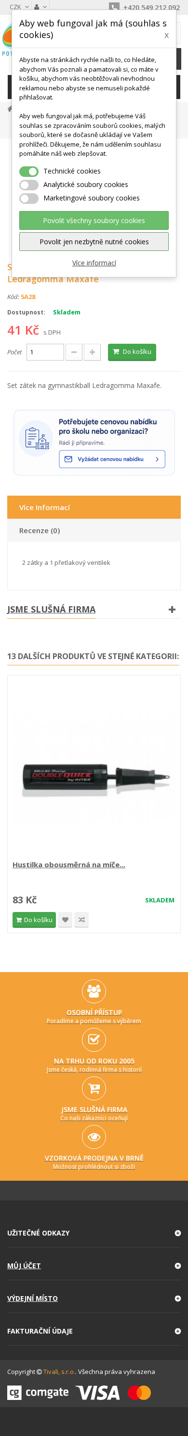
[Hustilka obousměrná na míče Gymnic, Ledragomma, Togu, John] (94, 768)
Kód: (13, 296)
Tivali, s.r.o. (59, 1371)
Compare (81, 920)
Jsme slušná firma (51, 609)
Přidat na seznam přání (65, 920)
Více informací (94, 262)
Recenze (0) (39, 530)
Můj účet (24, 1265)
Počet (14, 352)
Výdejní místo (32, 1298)
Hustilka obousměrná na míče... (69, 864)
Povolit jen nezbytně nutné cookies (94, 241)
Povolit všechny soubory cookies (94, 220)
